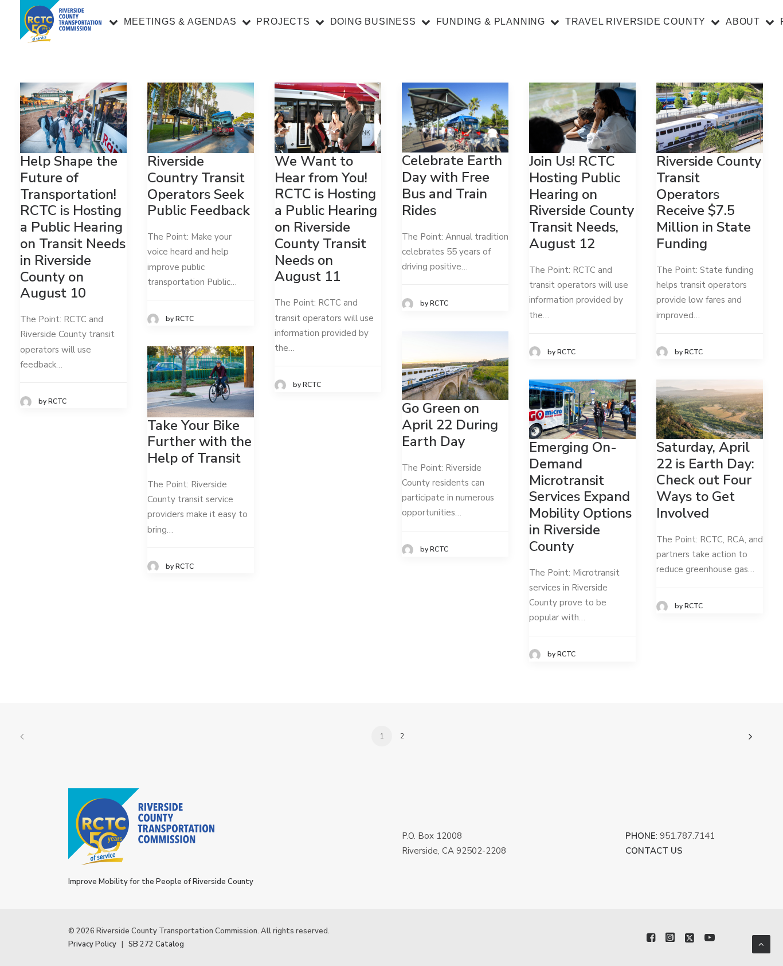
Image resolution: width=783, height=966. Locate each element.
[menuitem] (173, 21)
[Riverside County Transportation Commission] (60, 21)
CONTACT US (654, 851)
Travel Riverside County (635, 21)
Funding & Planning (490, 21)
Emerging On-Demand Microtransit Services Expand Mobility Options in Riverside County (580, 497)
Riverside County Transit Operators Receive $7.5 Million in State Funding (708, 202)
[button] (73, 118)
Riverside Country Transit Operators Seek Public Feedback (198, 186)
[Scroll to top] (761, 943)
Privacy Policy (92, 944)
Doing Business (373, 21)
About (743, 21)
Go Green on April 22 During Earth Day (450, 425)
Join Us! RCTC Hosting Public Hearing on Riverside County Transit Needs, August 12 (581, 202)
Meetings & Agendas (180, 21)
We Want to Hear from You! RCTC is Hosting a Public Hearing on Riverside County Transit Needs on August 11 (326, 219)
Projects (283, 21)
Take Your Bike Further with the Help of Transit (199, 442)
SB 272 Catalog (156, 944)
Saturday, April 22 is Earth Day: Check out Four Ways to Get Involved (705, 480)
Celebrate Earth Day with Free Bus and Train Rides (452, 185)
